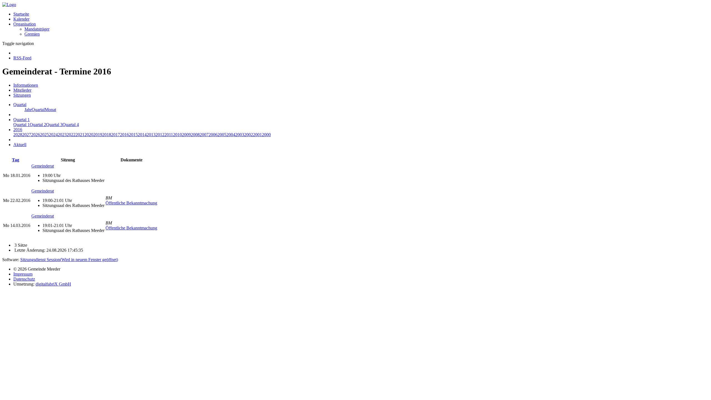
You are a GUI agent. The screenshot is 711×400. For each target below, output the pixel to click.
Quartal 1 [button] (21, 119)
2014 (142, 134)
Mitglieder (22, 90)
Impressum (22, 274)
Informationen (25, 85)
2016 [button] (17, 129)
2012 (160, 134)
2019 (97, 134)
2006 (213, 134)
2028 (17, 134)
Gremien (32, 34)
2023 (62, 134)
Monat (50, 109)
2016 (124, 134)
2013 (151, 134)
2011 (168, 134)
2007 (204, 134)
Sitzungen (22, 95)
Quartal (38, 109)
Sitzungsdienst (69, 259)
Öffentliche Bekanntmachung (131, 203)
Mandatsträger (36, 29)
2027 (26, 134)
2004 (230, 134)
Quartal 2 (38, 124)
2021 (80, 134)
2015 (133, 134)
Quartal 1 (21, 124)
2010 (177, 134)
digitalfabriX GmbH (53, 284)
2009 (186, 134)
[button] (24, 24)
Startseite (21, 14)
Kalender (21, 19)
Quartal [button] (19, 104)
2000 (266, 134)
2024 (53, 134)
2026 (35, 134)
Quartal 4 (70, 124)
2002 (248, 134)
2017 (115, 134)
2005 (221, 134)
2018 (106, 134)
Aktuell (19, 144)
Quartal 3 (54, 124)
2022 (71, 134)
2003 (239, 134)
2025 (44, 134)
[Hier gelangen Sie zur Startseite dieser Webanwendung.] (9, 4)
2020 (88, 134)
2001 (257, 134)
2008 (195, 134)
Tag (15, 160)
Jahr (28, 109)
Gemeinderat (42, 166)
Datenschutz (24, 279)
